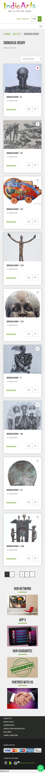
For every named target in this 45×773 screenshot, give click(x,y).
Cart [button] (36, 19)
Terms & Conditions (10, 735)
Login (18, 19)
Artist (17, 34)
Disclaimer (7, 732)
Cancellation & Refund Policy (14, 729)
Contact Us (7, 718)
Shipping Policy (8, 725)
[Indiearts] (19, 7)
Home (6, 34)
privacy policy (8, 722)
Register (25, 19)
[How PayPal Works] (22, 750)
